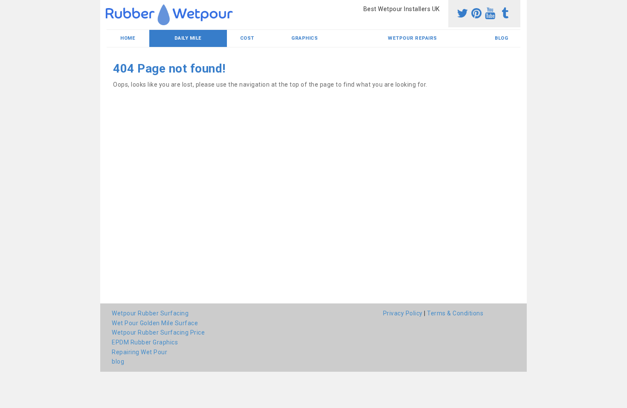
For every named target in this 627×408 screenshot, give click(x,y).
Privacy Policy (403, 313)
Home (127, 38)
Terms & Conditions (455, 313)
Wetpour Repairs (412, 38)
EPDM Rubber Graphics (145, 342)
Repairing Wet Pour (139, 352)
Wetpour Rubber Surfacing (150, 313)
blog (501, 38)
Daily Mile (188, 38)
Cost (247, 38)
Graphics (304, 38)
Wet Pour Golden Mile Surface (155, 323)
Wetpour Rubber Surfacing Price (158, 332)
